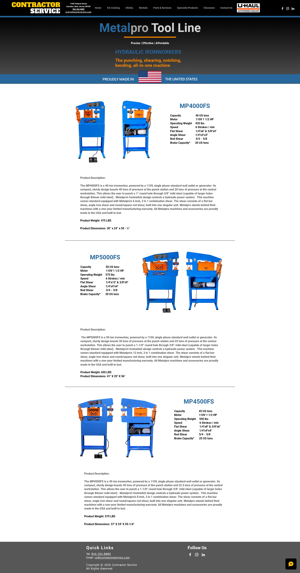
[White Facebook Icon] (282, 8)
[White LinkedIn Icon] (293, 8)
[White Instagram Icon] (288, 8)
